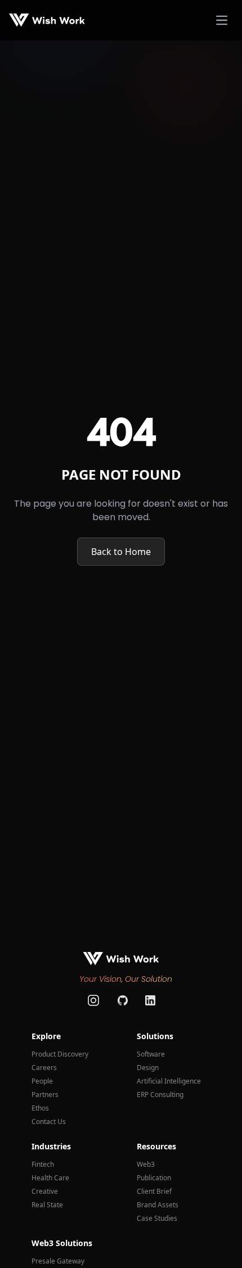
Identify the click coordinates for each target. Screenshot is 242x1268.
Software (151, 1054)
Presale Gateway (58, 1261)
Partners (45, 1094)
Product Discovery (60, 1054)
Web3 (146, 1164)
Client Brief (154, 1191)
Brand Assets (157, 1205)
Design (148, 1067)
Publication (154, 1178)
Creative (45, 1191)
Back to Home (121, 551)
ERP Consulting (160, 1094)
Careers (44, 1067)
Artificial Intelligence (169, 1081)
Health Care (50, 1178)
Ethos (40, 1108)
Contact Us (49, 1121)
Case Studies (157, 1218)
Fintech (43, 1164)
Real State (47, 1205)
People (42, 1081)
